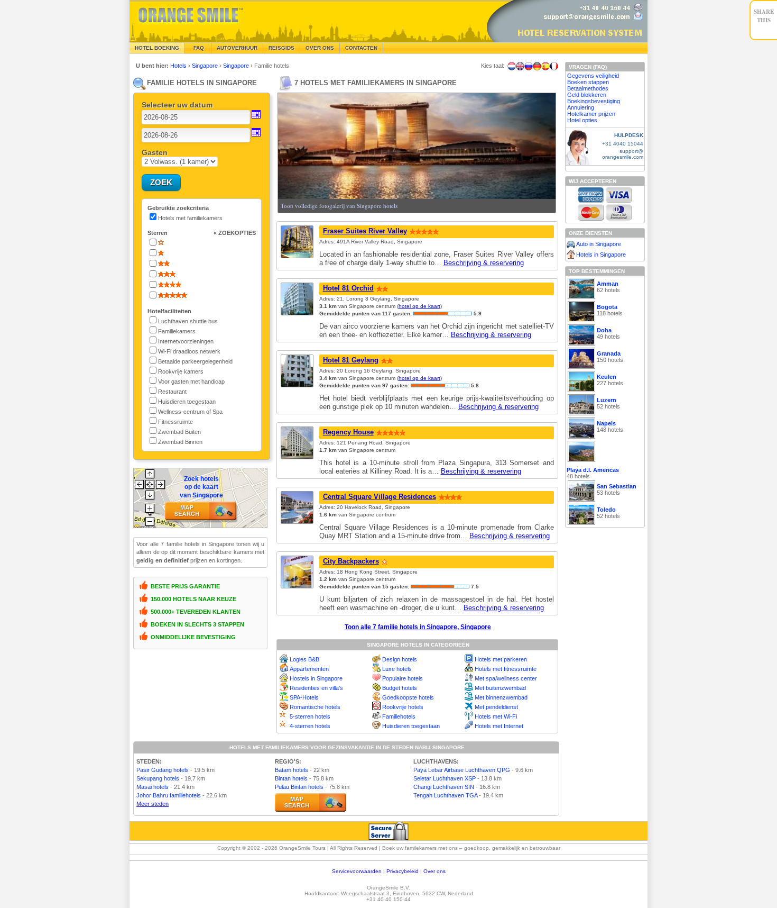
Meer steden (152, 804)
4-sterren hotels (310, 726)
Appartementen (309, 669)
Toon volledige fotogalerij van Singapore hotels (339, 206)
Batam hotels (291, 770)
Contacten (361, 48)
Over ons (434, 871)
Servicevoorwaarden (357, 871)
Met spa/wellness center (506, 678)
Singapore (205, 65)
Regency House (348, 432)
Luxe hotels (397, 669)
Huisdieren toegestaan (411, 726)
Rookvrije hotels (402, 707)
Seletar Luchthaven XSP (444, 778)
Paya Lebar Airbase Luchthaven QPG (461, 770)
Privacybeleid (402, 871)
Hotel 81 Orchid (348, 288)
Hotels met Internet (499, 726)
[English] (520, 66)
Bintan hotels (291, 778)
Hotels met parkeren (501, 659)
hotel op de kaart (419, 306)
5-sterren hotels (310, 716)
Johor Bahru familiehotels (168, 795)
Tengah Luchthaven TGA (445, 795)
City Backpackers (351, 561)
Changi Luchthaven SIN (443, 787)
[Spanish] (545, 66)
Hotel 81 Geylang (350, 360)
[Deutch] (537, 66)
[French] (554, 66)
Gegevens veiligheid (593, 75)
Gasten (155, 152)
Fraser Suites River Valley (365, 231)
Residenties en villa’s (316, 688)
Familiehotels (398, 716)
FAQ (198, 48)
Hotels (179, 65)
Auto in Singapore (598, 244)
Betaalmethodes (587, 88)
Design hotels (399, 659)
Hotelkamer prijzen (591, 114)
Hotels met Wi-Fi (496, 716)
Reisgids (281, 48)
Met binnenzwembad (501, 697)
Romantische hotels (315, 707)
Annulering (580, 107)
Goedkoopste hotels (408, 697)
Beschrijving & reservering (483, 263)
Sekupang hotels (157, 778)
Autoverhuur (237, 48)
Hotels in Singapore (601, 254)
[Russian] (528, 66)
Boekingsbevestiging (593, 101)
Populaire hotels (402, 678)
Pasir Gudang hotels (162, 770)
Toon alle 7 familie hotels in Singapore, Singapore (418, 627)
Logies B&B (304, 659)
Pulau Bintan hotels (299, 787)
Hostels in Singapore (316, 678)
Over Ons (320, 48)
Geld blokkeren (586, 95)
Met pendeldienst (496, 707)
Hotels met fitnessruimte (505, 669)
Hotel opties (582, 120)
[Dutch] (511, 66)
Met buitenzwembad (500, 688)
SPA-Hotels (304, 697)
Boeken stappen (588, 82)
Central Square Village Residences (379, 497)
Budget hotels (399, 688)
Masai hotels (152, 787)
